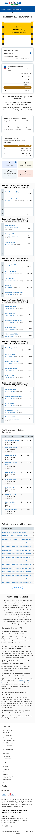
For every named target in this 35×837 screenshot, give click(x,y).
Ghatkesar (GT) (10, 417)
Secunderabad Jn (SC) (12, 192)
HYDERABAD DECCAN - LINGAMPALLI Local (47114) (16, 582)
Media (5, 782)
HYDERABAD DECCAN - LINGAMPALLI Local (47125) (16, 543)
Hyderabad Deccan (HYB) (13, 320)
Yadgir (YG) (8, 285)
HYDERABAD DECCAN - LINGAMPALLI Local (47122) (16, 553)
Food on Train (7, 759)
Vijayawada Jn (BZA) (11, 199)
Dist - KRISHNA (9, 201)
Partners (5, 774)
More (12, 12)
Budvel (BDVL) (9, 403)
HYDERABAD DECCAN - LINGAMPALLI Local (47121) (16, 557)
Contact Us (6, 769)
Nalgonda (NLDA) (11, 272)
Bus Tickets (6, 753)
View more (17, 587)
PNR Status (6, 732)
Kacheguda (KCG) (11, 265)
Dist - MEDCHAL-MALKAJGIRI (12, 419)
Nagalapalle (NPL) (10, 389)
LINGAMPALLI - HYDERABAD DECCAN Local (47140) (16, 539)
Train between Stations (9, 740)
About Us (5, 766)
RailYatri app (21, 681)
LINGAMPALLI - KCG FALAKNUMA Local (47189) (15, 535)
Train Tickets (15, 3)
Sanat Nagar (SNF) (11, 348)
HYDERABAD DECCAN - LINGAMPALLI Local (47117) (16, 571)
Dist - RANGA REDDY (10, 412)
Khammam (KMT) (10, 242)
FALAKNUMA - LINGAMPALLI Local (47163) (14, 532)
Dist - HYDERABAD (10, 194)
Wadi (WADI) (9, 279)
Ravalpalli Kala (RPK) (11, 410)
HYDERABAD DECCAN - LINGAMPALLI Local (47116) (16, 575)
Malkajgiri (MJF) (10, 327)
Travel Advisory (7, 745)
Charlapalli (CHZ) (10, 494)
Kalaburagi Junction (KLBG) (14, 292)
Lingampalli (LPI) (10, 306)
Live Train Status (7, 730)
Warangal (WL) (9, 234)
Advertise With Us (8, 777)
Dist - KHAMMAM (9, 244)
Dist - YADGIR (8, 287)
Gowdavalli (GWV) (11, 368)
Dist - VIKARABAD (9, 336)
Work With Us (7, 779)
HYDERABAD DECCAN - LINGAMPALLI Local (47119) (16, 564)
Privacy (18, 833)
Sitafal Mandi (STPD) (12, 361)
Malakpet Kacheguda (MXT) (14, 396)
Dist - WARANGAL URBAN (11, 227)
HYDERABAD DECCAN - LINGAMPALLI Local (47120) (16, 561)
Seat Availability (7, 738)
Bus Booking (14, 6)
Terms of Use (29, 831)
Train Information (16, 9)
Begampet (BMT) (10, 313)
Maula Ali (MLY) (10, 375)
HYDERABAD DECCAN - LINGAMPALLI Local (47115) (16, 579)
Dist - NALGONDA (9, 274)
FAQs (4, 772)
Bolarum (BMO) (10, 354)
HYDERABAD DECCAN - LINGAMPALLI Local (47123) (16, 550)
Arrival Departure (8, 743)
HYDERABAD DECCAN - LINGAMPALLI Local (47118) (16, 568)
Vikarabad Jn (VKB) (11, 334)
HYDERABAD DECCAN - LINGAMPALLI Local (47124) (16, 546)
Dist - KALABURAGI (10, 281)
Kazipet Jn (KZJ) (10, 225)
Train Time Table (7, 735)
